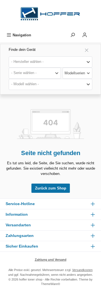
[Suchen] (72, 35)
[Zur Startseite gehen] (50, 15)
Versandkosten (82, 270)
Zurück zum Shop (50, 188)
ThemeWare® (50, 284)
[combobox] (50, 62)
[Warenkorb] (94, 33)
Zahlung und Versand (50, 259)
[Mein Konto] (85, 35)
